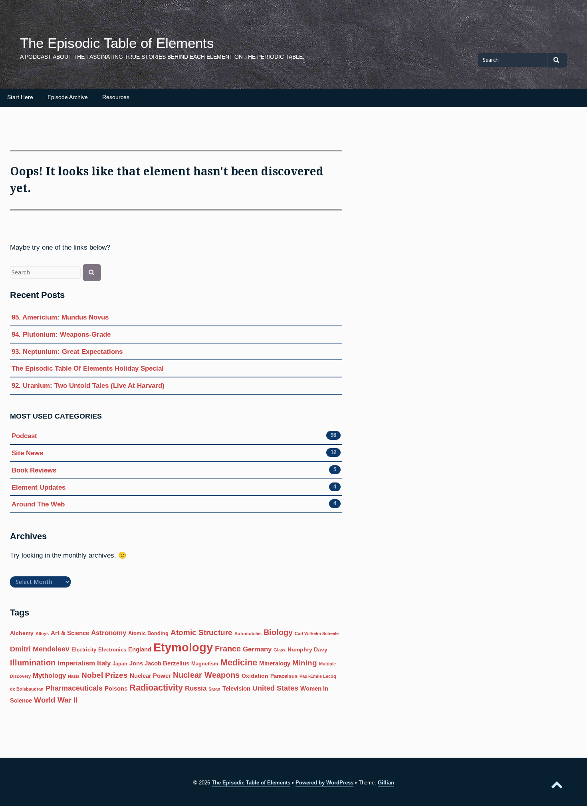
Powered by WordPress (324, 783)
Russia (195, 688)
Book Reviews (34, 470)
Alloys (42, 633)
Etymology (183, 647)
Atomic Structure (201, 632)
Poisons (116, 688)
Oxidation (255, 676)
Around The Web (38, 504)
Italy (104, 663)
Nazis (73, 676)
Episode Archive (68, 97)
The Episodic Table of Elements (117, 43)
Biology (278, 632)
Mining (304, 663)
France (228, 648)
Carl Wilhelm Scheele (317, 633)
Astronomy (108, 633)
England (139, 649)
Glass (280, 649)
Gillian (386, 783)
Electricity (83, 650)
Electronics (112, 650)
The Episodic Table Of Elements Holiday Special (88, 368)
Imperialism (76, 663)
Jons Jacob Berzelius (159, 663)
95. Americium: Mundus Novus (60, 317)
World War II (55, 700)
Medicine (238, 662)
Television (236, 688)
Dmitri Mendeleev (39, 649)
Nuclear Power (150, 675)
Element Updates (38, 487)
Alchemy (22, 633)
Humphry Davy (307, 649)
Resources (115, 97)
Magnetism (204, 664)
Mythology (49, 675)
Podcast (24, 435)
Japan (120, 664)
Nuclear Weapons (206, 675)
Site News (27, 453)
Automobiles (248, 633)
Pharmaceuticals (74, 688)
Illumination (33, 662)
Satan (214, 689)
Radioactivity (156, 688)
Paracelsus (283, 676)
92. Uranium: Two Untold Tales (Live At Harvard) (88, 385)
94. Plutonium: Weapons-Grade (61, 334)
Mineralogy (274, 663)
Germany (257, 649)
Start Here (20, 97)
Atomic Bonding (148, 633)
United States (275, 688)
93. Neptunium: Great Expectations (67, 351)
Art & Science (70, 632)
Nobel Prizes (104, 675)
